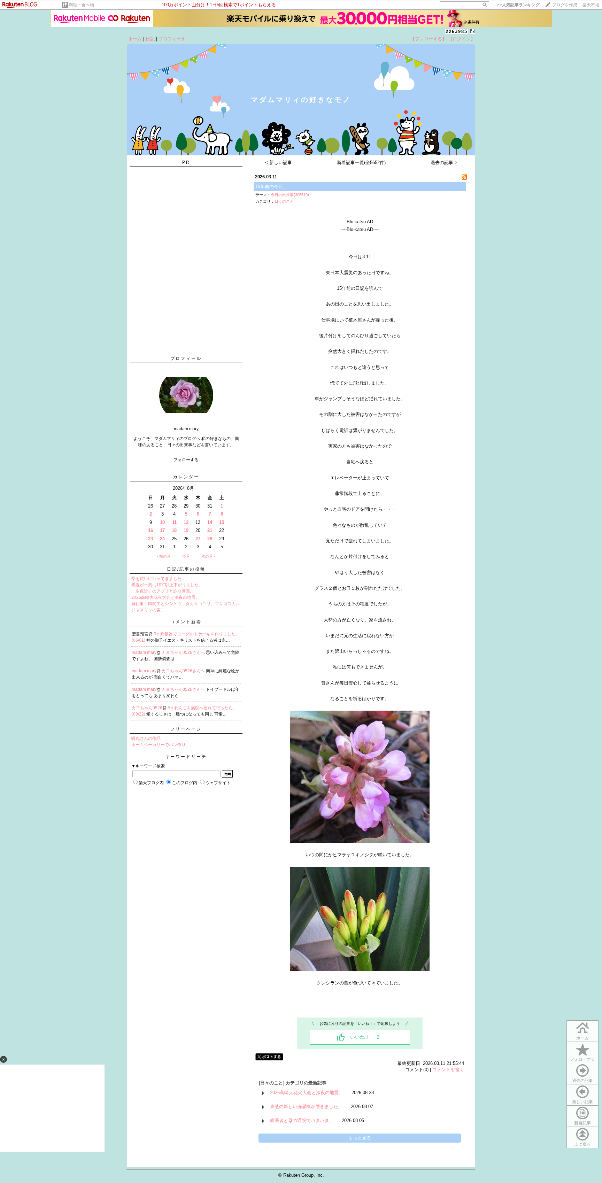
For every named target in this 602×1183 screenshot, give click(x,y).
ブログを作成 (564, 4)
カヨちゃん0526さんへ (184, 652)
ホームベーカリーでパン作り (158, 744)
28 (209, 538)
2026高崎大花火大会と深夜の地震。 (165, 597)
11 (174, 522)
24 (162, 538)
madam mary (144, 652)
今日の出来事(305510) (290, 195)
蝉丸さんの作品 (146, 738)
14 (209, 522)
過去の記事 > (444, 162)
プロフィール (172, 38)
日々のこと (284, 201)
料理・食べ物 (81, 4)
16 (150, 530)
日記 (150, 38)
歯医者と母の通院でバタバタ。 (301, 1120)
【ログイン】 (461, 38)
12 (186, 522)
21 (209, 530)
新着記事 (582, 1123)
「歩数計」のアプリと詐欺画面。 (162, 591)
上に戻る (582, 1144)
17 (162, 530)
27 (197, 538)
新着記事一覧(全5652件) (361, 162)
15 (221, 522)
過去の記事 (582, 1080)
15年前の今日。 (271, 186)
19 (186, 530)
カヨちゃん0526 (147, 707)
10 (162, 522)
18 (174, 530)
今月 (186, 556)
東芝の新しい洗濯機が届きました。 (306, 1106)
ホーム (135, 38)
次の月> (208, 556)
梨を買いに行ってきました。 (158, 578)
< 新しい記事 (278, 162)
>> (518, 4)
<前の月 (164, 556)
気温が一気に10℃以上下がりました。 (167, 584)
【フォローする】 (428, 38)
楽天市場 (590, 4)
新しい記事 (582, 1101)
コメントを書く (448, 1069)
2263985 (457, 31)
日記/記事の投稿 (186, 569)
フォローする (582, 1059)
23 (150, 538)
